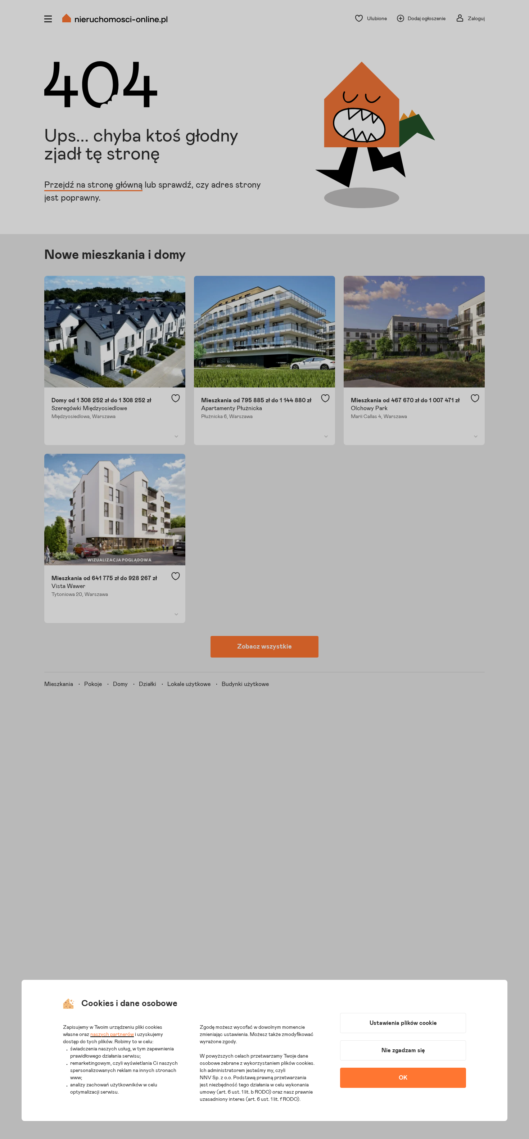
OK (403, 1078)
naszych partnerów (112, 1034)
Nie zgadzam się (403, 1050)
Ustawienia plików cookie (403, 1023)
